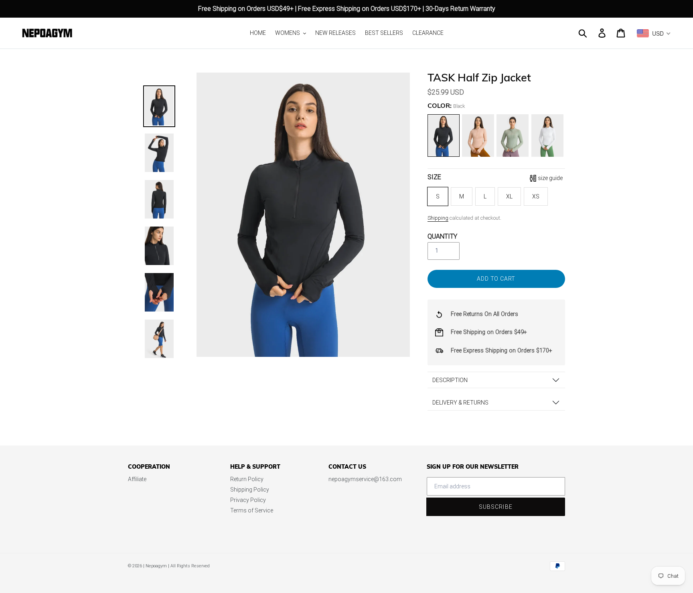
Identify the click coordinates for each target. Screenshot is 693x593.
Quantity (442, 236)
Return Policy (246, 479)
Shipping (438, 218)
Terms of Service (251, 510)
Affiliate (137, 479)
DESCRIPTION (450, 380)
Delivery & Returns (460, 402)
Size (434, 177)
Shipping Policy (249, 489)
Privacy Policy (248, 500)
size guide (550, 178)
